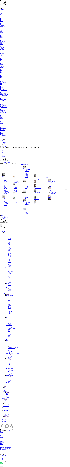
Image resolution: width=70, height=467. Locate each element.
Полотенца (10, 350)
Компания (5, 387)
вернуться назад (3, 430)
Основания (10, 276)
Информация (6, 400)
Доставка (1, 436)
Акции (1, 432)
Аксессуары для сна (9, 295)
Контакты (7, 393)
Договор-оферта (3, 449)
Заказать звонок (6, 416)
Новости (1, 444)
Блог (1, 443)
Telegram (3, 149)
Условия (1, 445)
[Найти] (1, 8)
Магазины (2, 441)
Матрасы (7, 235)
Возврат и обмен (3, 438)
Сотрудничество (3, 442)
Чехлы (9, 319)
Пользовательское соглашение (5, 448)
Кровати (9, 289)
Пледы (9, 342)
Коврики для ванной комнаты (13, 347)
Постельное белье (11, 326)
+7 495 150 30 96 (3, 135)
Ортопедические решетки (12, 271)
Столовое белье (10, 360)
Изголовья (9, 285)
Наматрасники (10, 334)
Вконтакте (4, 421)
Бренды (1, 433)
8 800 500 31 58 (8, 162)
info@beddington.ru (4, 146)
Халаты (9, 363)
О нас (1, 435)
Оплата (1, 437)
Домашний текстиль (9, 339)
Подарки (7, 367)
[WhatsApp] (1, 464)
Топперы (9, 258)
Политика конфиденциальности (5, 447)
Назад (6, 232)
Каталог (5, 233)
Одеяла (9, 310)
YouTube (3, 150)
